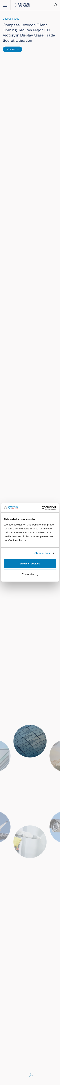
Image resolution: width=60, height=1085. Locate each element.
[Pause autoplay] (30, 1075)
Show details (42, 553)
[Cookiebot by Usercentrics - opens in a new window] (42, 508)
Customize (28, 574)
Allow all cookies (30, 563)
